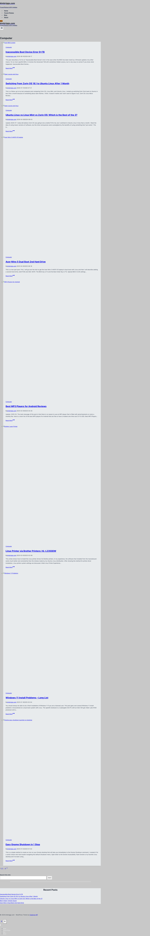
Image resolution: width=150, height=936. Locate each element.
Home (6, 11)
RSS (1, 21)
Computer (9, 47)
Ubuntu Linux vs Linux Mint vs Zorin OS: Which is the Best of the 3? (41, 115)
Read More (10, 68)
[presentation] (52, 43)
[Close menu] (0, 925)
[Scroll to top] (1, 921)
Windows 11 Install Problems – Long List (27, 697)
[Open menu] (2, 28)
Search (49, 877)
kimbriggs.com (11, 56)
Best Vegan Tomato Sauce (8, 900)
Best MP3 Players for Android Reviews (26, 406)
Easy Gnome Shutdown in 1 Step (23, 844)
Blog (5, 15)
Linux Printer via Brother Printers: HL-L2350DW (31, 551)
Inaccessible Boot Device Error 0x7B (25, 52)
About (6, 17)
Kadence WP (34, 915)
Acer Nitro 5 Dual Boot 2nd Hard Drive (26, 261)
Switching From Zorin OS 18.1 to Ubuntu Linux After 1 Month (37, 83)
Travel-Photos (9, 13)
